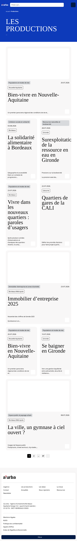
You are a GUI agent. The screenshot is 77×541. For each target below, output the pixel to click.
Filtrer (40, 537)
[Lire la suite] (38, 64)
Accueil (8, 11)
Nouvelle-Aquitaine (15, 88)
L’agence (6, 487)
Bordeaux (12, 130)
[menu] (73, 5)
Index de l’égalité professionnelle (15, 530)
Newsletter (7, 493)
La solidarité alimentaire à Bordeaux (21, 142)
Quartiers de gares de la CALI (55, 202)
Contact (6, 490)
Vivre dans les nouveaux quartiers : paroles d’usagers (19, 214)
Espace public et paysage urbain (20, 415)
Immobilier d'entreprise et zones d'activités (24, 287)
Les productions (27, 487)
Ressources (61, 490)
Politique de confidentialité (12, 524)
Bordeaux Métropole (16, 291)
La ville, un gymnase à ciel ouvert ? (36, 430)
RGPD (5, 520)
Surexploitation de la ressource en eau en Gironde (55, 149)
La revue (60, 487)
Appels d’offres (8, 527)
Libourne (46, 191)
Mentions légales (9, 517)
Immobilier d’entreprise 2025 (33, 301)
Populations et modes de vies (19, 83)
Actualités (24, 490)
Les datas (42, 487)
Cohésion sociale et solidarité (19, 122)
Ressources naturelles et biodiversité (51, 123)
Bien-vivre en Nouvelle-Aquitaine (33, 97)
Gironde (46, 132)
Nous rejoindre (44, 490)
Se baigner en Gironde (53, 348)
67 (43, 456)
